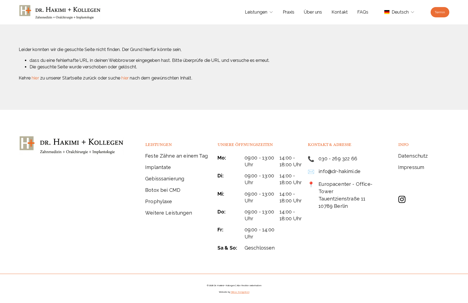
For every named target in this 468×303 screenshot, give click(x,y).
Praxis (289, 12)
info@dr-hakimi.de (339, 171)
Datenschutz (413, 156)
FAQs (363, 12)
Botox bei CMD (162, 190)
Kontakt (340, 12)
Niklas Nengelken (240, 292)
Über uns (313, 12)
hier (35, 78)
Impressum (411, 167)
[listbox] (399, 12)
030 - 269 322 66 (337, 158)
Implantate (158, 167)
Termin (440, 12)
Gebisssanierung (164, 178)
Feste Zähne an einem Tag (176, 156)
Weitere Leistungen (168, 213)
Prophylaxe (158, 201)
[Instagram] (402, 199)
